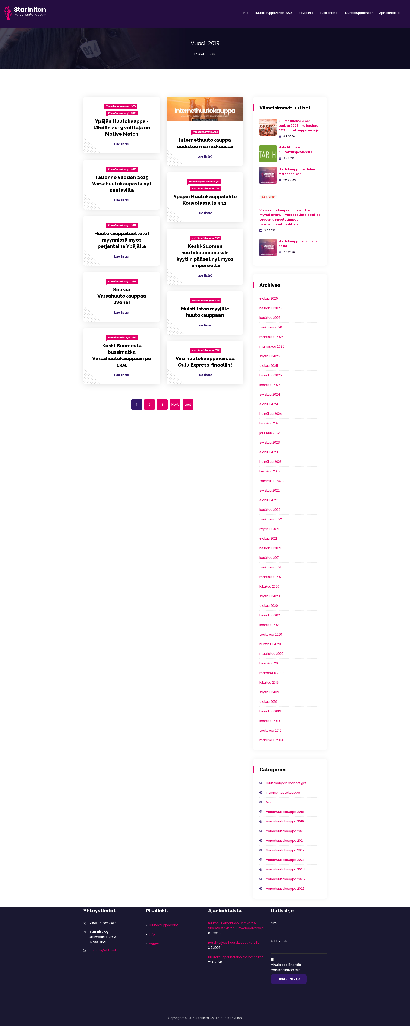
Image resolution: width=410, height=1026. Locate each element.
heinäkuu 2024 (270, 413)
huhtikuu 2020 (270, 644)
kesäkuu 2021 (269, 557)
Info (246, 13)
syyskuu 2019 (269, 692)
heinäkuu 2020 (270, 615)
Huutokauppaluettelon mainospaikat (297, 171)
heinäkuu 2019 (270, 711)
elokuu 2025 (268, 365)
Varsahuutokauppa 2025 (285, 879)
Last (188, 404)
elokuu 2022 (268, 500)
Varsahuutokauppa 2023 (285, 859)
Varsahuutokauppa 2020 (285, 831)
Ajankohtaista (389, 13)
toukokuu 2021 (270, 567)
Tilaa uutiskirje (288, 979)
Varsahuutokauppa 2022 (285, 850)
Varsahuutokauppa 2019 (122, 169)
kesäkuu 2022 (269, 509)
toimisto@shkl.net (102, 950)
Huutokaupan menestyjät (121, 106)
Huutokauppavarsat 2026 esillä (299, 243)
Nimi (274, 923)
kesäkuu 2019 (269, 721)
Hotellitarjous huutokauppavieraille (296, 149)
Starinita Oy (205, 1018)
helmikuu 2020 (270, 663)
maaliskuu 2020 (271, 653)
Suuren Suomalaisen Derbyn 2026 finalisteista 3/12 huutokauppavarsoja (299, 125)
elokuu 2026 (268, 298)
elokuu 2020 (268, 605)
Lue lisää (121, 144)
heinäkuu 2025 (270, 375)
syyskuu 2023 (269, 442)
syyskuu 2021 (269, 529)
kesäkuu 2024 (270, 423)
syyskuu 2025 (269, 356)
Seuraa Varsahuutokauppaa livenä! (121, 296)
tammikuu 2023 (271, 481)
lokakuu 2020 (269, 586)
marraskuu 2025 (271, 346)
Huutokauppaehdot (358, 13)
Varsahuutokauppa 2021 (285, 840)
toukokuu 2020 (270, 634)
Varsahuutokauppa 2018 (122, 113)
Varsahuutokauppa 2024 (285, 869)
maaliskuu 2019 (271, 740)
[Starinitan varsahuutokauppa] (25, 12)
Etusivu (199, 54)
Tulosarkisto (328, 13)
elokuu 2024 (268, 404)
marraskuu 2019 (271, 673)
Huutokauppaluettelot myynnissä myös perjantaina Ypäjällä (121, 239)
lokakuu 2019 (269, 682)
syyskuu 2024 (269, 394)
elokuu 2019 (268, 701)
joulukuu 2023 (269, 433)
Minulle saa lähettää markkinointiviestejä (286, 967)
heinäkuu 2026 (270, 308)
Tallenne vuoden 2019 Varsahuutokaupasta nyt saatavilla (121, 183)
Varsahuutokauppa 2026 (285, 888)
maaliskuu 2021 (271, 577)
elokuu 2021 (268, 538)
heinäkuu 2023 (270, 461)
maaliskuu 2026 (271, 337)
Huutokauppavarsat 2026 (274, 13)
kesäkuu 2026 (269, 317)
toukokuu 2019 (270, 730)
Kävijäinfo (306, 13)
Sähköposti (279, 941)
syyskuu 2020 (269, 596)
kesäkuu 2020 (269, 625)
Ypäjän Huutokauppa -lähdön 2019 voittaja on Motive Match (122, 127)
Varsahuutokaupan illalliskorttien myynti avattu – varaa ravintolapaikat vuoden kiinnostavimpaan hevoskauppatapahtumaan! (289, 217)
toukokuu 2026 (270, 327)
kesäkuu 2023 (269, 471)
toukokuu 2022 (270, 519)
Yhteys (154, 944)
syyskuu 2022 (269, 490)
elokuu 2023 (268, 452)
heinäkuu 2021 (270, 548)
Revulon (236, 1018)
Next (175, 404)
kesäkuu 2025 (270, 385)
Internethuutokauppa (205, 132)
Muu (269, 802)
